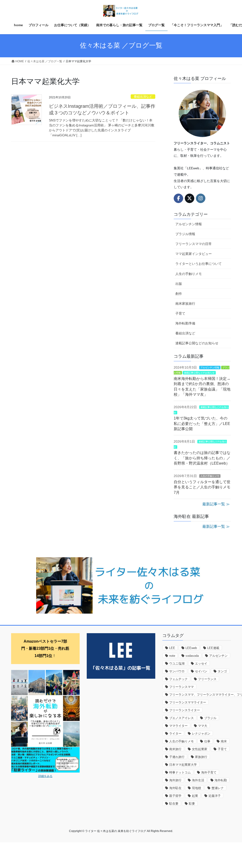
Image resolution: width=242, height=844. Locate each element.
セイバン (201, 671)
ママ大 (202, 726)
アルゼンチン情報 (188, 224)
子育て (180, 313)
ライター (175, 733)
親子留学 (175, 796)
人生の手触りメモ (188, 274)
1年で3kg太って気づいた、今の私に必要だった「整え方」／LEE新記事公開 (202, 423)
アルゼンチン (218, 655)
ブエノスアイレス (181, 718)
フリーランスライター (184, 710)
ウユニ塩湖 (177, 663)
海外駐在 (175, 788)
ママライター (178, 726)
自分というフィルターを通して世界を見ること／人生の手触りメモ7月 (202, 487)
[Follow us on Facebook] (178, 198)
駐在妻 (173, 803)
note (172, 655)
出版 (178, 284)
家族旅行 (201, 757)
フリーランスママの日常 (193, 244)
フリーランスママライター (187, 702)
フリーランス (207, 679)
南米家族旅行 (185, 303)
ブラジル (210, 718)
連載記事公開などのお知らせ (196, 343)
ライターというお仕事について (198, 264)
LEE (172, 648)
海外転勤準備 (185, 323)
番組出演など (143, 96)
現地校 (196, 788)
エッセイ (201, 663)
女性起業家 (199, 749)
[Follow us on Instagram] (200, 198)
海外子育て (208, 772)
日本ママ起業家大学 (183, 764)
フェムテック (178, 679)
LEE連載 (213, 648)
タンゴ (222, 671)
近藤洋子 (214, 796)
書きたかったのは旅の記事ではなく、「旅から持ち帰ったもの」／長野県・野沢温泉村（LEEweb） (202, 458)
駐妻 (192, 803)
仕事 (207, 741)
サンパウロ (177, 671)
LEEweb (191, 648)
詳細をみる (45, 776)
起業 (195, 796)
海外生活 (198, 780)
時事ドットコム (180, 772)
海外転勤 (221, 780)
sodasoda (192, 655)
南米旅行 (175, 749)
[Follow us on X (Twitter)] (189, 198)
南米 (224, 741)
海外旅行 (175, 780)
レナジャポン (201, 733)
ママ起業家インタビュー (193, 254)
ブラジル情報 (185, 234)
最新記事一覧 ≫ (216, 504)
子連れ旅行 (177, 757)
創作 (178, 293)
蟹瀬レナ (218, 788)
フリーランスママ (181, 687)
